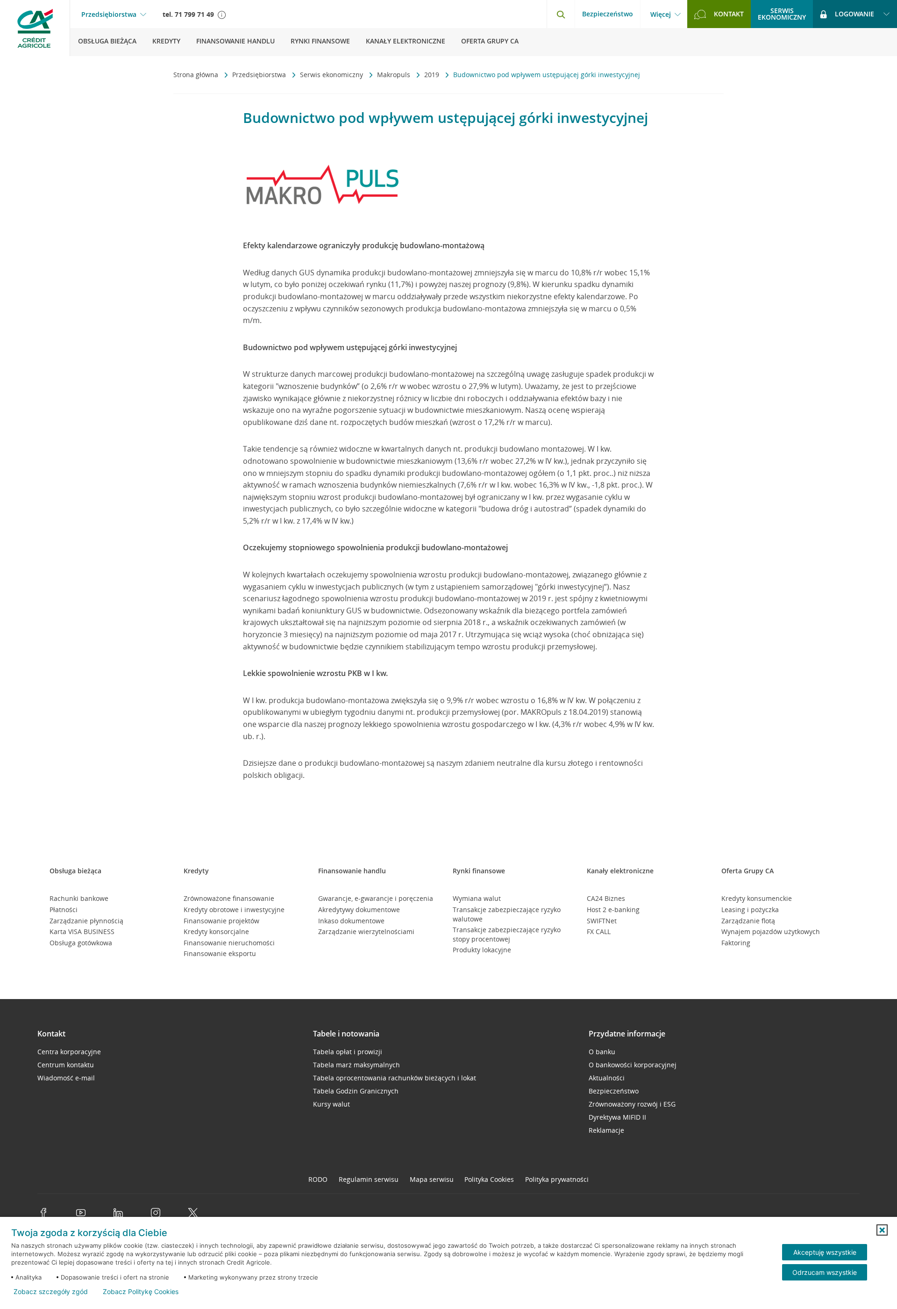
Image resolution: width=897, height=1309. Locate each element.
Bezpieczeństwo (607, 13)
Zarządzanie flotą (748, 920)
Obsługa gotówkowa (81, 942)
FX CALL (599, 931)
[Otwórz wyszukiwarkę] (561, 14)
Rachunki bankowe (79, 898)
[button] (882, 1230)
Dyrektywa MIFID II (617, 1117)
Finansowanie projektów (221, 920)
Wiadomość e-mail (66, 1077)
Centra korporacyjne (69, 1051)
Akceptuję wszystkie (824, 1252)
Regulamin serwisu (369, 1179)
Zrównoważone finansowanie (229, 898)
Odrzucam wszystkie (824, 1272)
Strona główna (196, 74)
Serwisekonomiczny (782, 14)
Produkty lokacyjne (482, 949)
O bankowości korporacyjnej (632, 1064)
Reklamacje (606, 1130)
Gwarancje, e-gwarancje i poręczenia (375, 898)
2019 (432, 74)
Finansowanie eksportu (220, 953)
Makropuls (394, 74)
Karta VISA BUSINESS (82, 931)
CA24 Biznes (606, 898)
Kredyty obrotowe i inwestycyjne (234, 909)
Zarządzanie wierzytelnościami (366, 931)
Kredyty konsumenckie (756, 898)
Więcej (660, 14)
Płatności (64, 909)
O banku (602, 1051)
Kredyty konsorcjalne (216, 931)
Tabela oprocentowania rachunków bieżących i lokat (394, 1077)
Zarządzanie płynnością (86, 920)
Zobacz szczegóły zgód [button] (51, 1291)
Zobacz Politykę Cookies (140, 1291)
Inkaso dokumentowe (351, 920)
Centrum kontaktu (65, 1064)
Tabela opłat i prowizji (347, 1051)
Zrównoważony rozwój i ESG (632, 1104)
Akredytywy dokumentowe (359, 909)
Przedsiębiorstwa (108, 14)
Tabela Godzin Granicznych (356, 1090)
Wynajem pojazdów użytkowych (770, 931)
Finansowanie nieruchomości (229, 942)
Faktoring (735, 942)
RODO (317, 1179)
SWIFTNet (602, 920)
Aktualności (607, 1077)
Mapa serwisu (432, 1179)
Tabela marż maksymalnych (356, 1064)
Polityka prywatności (557, 1179)
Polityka (489, 1179)
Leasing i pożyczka (750, 909)
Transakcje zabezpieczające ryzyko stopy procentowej (507, 934)
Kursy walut (331, 1104)
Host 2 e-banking (613, 909)
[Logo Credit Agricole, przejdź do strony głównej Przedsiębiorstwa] (35, 28)
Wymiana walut (477, 898)
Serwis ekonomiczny (332, 74)
